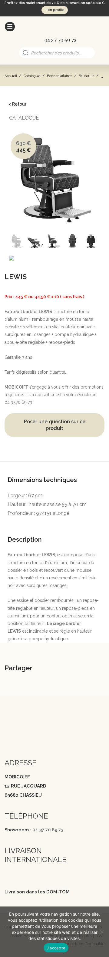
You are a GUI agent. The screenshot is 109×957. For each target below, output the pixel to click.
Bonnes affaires (59, 76)
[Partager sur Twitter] (70, 669)
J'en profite (54, 10)
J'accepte (56, 947)
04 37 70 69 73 (47, 830)
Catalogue (32, 76)
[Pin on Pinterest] (85, 669)
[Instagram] (19, 736)
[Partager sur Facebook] (55, 669)
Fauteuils (86, 76)
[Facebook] (8, 736)
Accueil (11, 76)
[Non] (101, 932)
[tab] (54, 471)
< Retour (17, 104)
